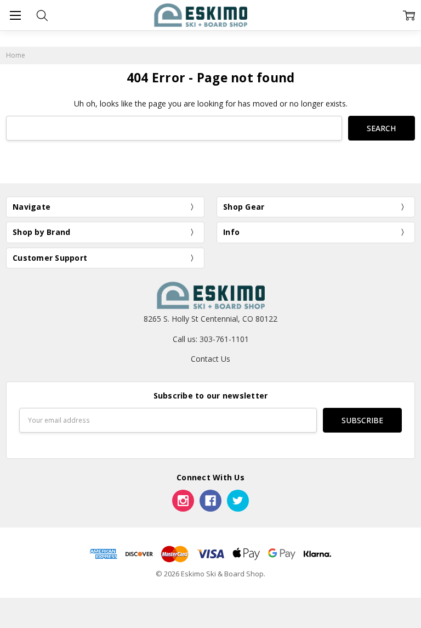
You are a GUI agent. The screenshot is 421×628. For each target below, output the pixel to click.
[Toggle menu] (15, 15)
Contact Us (210, 359)
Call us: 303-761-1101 (211, 339)
